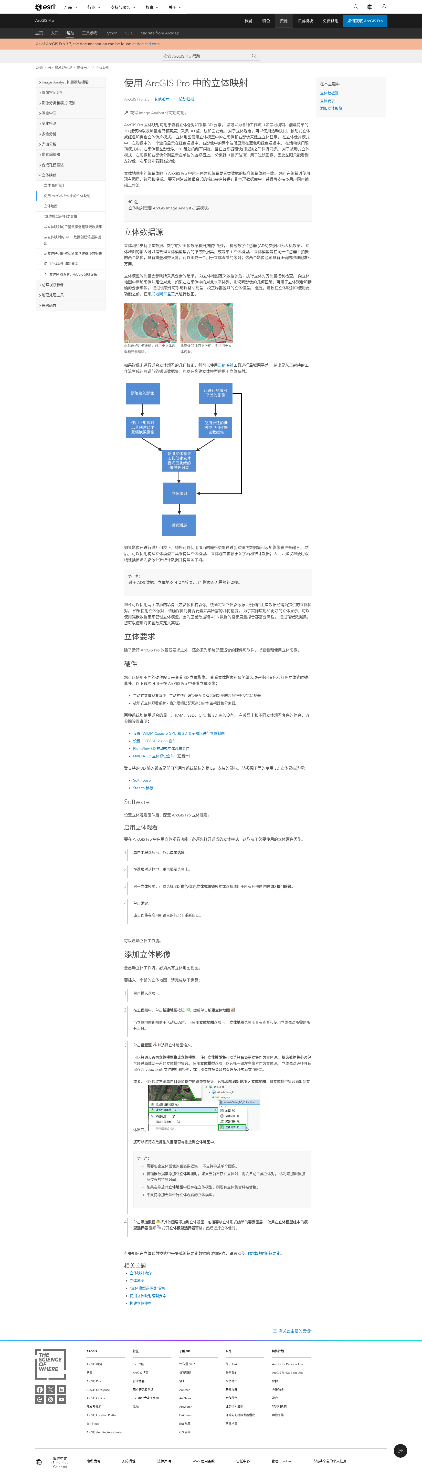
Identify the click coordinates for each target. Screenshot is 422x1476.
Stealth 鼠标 (143, 788)
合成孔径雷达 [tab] (53, 165)
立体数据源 (329, 93)
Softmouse (142, 780)
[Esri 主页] (45, 7)
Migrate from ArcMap (160, 33)
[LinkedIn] (61, 1389)
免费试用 (330, 21)
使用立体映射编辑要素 (61, 264)
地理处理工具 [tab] (53, 295)
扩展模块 (305, 21)
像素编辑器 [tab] (51, 154)
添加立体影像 (331, 108)
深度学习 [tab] (49, 113)
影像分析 (84, 68)
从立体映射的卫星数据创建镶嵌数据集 (73, 227)
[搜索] (356, 7)
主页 (39, 33)
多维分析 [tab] (49, 134)
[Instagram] (50, 1399)
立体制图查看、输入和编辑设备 (73, 274)
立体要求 (327, 101)
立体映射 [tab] (49, 175)
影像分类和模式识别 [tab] (58, 103)
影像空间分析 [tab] (53, 92)
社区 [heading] (136, 1351)
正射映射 (225, 365)
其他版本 (161, 99)
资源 (284, 21)
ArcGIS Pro (44, 20)
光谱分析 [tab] (49, 144)
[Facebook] (39, 1389)
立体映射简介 (54, 185)
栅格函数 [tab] (49, 305)
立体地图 (51, 206)
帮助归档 (186, 99)
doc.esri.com (148, 43)
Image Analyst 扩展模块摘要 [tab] (65, 82)
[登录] (384, 7)
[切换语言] (369, 7)
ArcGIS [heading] (91, 1351)
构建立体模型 (141, 1303)
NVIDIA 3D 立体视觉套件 (153, 756)
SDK (129, 33)
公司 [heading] (229, 1351)
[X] (50, 1389)
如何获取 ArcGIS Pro (365, 21)
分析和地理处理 (60, 68)
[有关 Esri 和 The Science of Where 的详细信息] (50, 1365)
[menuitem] (105, 1364)
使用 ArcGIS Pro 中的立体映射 (67, 196)
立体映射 (102, 68)
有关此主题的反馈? (295, 1331)
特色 (266, 21)
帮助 (70, 33)
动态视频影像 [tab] (53, 285)
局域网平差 (161, 294)
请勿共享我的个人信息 (329, 1461)
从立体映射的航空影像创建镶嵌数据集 (73, 253)
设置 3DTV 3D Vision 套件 (154, 741)
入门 (55, 33)
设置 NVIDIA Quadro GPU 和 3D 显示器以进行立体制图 (179, 733)
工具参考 (90, 33)
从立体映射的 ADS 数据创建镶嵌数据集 (72, 240)
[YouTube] (61, 1399)
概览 (249, 21)
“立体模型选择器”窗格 (60, 216)
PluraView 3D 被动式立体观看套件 (161, 748)
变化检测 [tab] (49, 123)
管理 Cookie (281, 1461)
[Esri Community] (39, 1399)
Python (111, 33)
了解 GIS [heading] (184, 1351)
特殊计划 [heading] (278, 1351)
